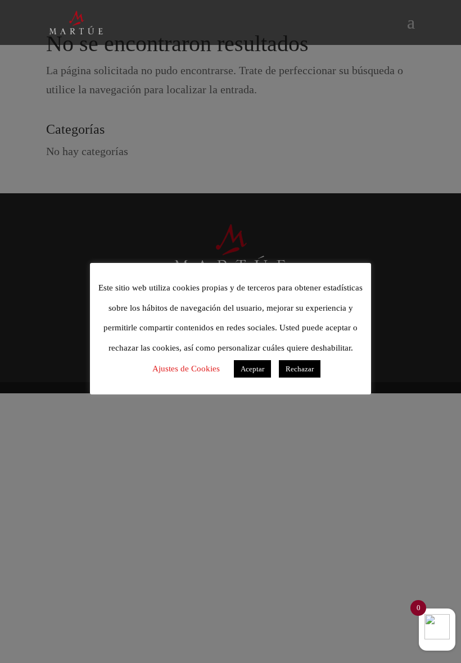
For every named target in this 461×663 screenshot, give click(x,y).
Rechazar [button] (300, 369)
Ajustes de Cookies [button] (186, 368)
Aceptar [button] (252, 369)
